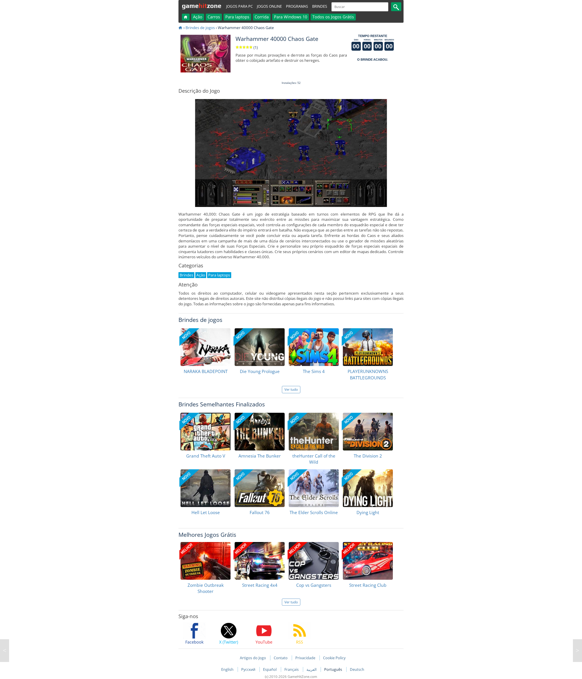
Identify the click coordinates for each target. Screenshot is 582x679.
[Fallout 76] (260, 488)
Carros (214, 17)
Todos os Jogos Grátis (333, 17)
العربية (311, 669)
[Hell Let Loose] (206, 488)
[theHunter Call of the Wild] (314, 431)
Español (270, 669)
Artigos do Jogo (253, 657)
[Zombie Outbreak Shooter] (206, 561)
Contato (281, 657)
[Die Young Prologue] (260, 347)
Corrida (262, 17)
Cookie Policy (334, 657)
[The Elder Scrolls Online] (314, 488)
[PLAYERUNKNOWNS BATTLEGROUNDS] (368, 347)
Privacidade (305, 657)
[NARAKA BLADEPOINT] (206, 347)
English (227, 669)
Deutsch (357, 669)
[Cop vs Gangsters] (314, 561)
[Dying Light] (368, 488)
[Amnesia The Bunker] (260, 431)
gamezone (201, 5)
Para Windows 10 (290, 17)
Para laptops (237, 17)
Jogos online (269, 6)
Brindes (319, 6)
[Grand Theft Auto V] (206, 431)
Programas (297, 6)
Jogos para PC (239, 6)
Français (292, 669)
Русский (248, 669)
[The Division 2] (368, 431)
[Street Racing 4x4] (260, 561)
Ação (197, 17)
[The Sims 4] (314, 347)
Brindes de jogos (200, 27)
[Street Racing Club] (368, 561)
